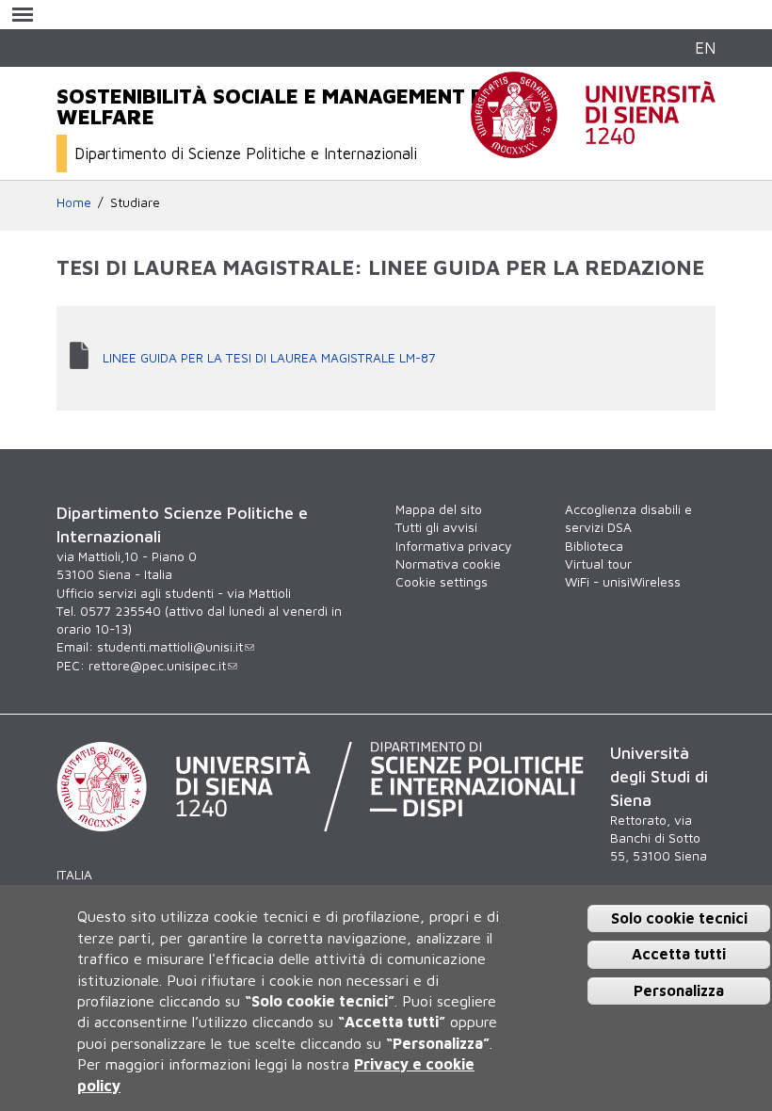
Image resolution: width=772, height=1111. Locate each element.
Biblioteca (594, 546)
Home (73, 202)
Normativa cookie (448, 564)
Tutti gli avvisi (436, 527)
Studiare (135, 202)
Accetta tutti (679, 953)
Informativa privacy (453, 546)
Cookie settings (441, 581)
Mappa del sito (438, 509)
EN (705, 47)
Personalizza (679, 990)
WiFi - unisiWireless (623, 581)
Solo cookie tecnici (679, 918)
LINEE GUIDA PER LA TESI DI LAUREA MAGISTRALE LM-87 (269, 357)
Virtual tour (598, 564)
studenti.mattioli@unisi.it (170, 646)
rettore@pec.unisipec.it (157, 665)
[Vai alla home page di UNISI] (593, 147)
